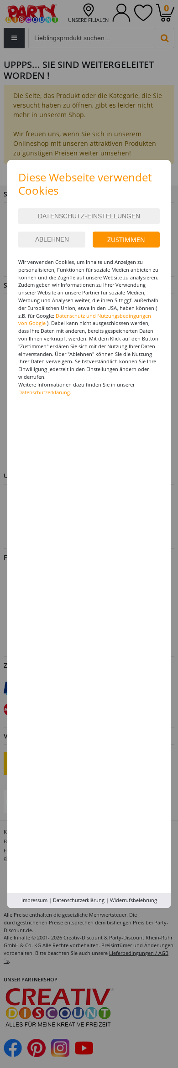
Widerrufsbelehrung (133, 900)
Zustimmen (126, 239)
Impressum (34, 900)
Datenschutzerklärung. (44, 392)
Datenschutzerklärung (79, 900)
